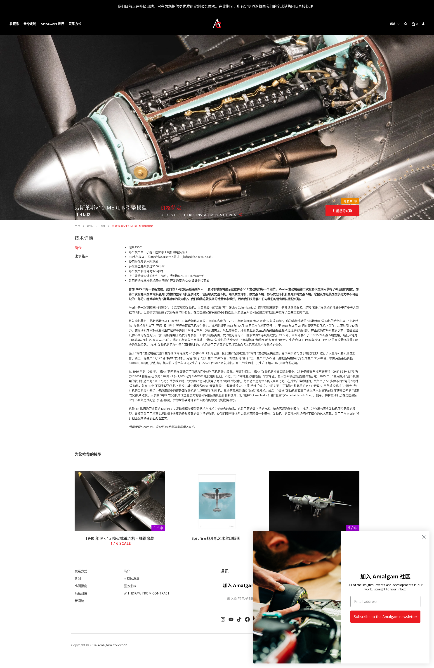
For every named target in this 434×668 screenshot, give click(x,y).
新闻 (78, 578)
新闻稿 (79, 601)
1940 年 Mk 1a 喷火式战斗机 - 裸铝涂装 (119, 541)
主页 (77, 226)
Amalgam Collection (112, 645)
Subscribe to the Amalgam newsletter (385, 616)
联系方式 (75, 24)
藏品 (90, 226)
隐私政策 (81, 593)
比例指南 (81, 586)
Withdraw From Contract (147, 593)
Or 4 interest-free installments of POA (200, 215)
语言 (393, 24)
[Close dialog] (424, 537)
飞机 (102, 226)
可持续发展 (131, 578)
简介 (127, 571)
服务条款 (130, 586)
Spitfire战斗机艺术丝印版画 (216, 538)
